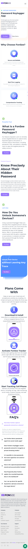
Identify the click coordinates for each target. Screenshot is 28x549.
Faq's (2, 518)
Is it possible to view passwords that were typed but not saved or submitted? (14, 457)
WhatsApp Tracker (5, 526)
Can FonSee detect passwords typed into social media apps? (13, 440)
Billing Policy (18, 532)
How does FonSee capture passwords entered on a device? (14, 424)
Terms (16, 530)
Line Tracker (3, 534)
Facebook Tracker (5, 528)
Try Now (5, 36)
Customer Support (5, 520)
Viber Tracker (4, 530)
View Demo (15, 36)
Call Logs (17, 518)
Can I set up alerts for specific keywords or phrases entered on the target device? (14, 483)
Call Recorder (18, 520)
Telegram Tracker (5, 532)
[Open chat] (25, 546)
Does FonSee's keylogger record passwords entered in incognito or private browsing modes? (14, 448)
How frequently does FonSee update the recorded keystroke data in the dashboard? (13, 474)
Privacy (16, 526)
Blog (2, 516)
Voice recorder (18, 516)
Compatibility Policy (19, 534)
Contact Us (3, 514)
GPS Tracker (17, 514)
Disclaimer (17, 528)
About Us (3, 512)
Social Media (18, 512)
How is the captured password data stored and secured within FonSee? (15, 466)
